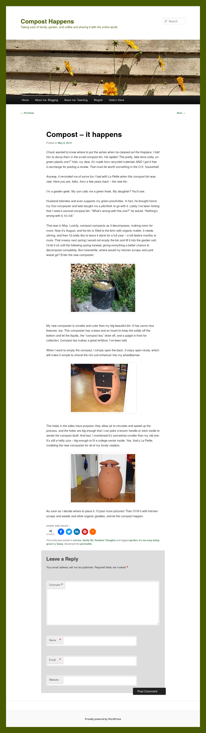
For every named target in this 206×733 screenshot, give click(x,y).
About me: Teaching (76, 100)
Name (55, 640)
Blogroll (98, 100)
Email (55, 660)
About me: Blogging (46, 100)
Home (25, 100)
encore (77, 540)
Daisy (60, 544)
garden (133, 540)
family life (88, 540)
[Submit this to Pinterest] (85, 531)
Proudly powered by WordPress (103, 719)
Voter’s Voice (116, 100)
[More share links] (93, 531)
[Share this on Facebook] (61, 531)
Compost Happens (47, 21)
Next (181, 113)
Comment (56, 585)
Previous (27, 113)
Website (54, 680)
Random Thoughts (105, 540)
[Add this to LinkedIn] (77, 531)
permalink (86, 544)
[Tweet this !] (69, 531)
